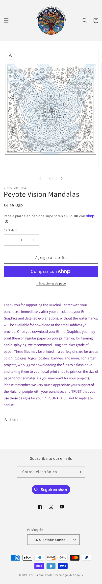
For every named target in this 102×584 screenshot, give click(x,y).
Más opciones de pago (51, 283)
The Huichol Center (41, 575)
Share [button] (14, 419)
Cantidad (10, 230)
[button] (6, 20)
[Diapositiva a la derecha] (61, 178)
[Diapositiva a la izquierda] (40, 178)
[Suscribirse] (79, 472)
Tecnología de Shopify (68, 575)
